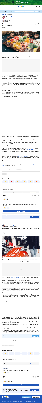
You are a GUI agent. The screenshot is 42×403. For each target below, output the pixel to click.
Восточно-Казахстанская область (8, 345)
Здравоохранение (28, 8)
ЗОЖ (18, 8)
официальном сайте (15, 277)
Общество (4, 222)
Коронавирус (22, 8)
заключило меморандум (23, 156)
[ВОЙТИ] (39, 6)
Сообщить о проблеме (26, 397)
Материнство (34, 8)
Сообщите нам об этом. (18, 169)
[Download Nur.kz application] (21, 2)
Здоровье (4, 8)
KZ (36, 6)
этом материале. (30, 149)
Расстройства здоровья (12, 8)
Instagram (35, 390)
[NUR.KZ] (21, 6)
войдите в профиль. (33, 363)
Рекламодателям (36, 397)
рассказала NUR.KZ (34, 147)
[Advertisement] (21, 65)
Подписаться (35, 336)
